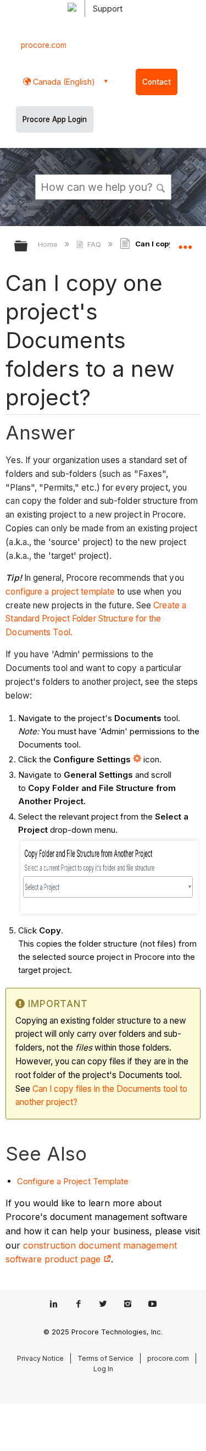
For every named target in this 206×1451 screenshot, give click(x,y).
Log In (103, 1369)
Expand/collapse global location (185, 242)
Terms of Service (105, 1358)
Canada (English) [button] (63, 81)
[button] (161, 186)
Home (49, 244)
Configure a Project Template (73, 1181)
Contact (156, 82)
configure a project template (60, 591)
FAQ (94, 244)
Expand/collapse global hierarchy (28, 247)
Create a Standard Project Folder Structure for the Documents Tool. (95, 619)
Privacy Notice (40, 1358)
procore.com (43, 45)
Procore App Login (55, 119)
